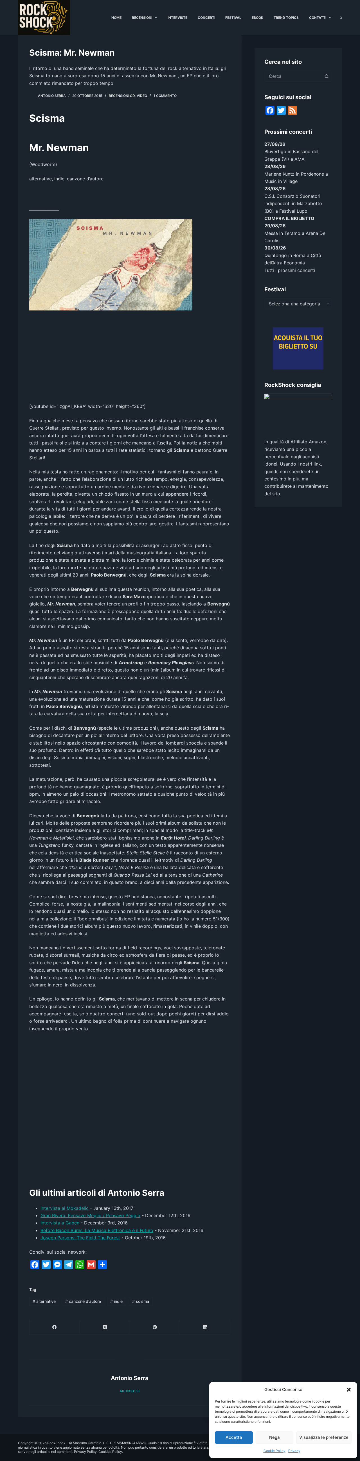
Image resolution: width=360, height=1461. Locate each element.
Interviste (177, 17)
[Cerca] (341, 18)
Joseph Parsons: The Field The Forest (80, 1237)
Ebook (257, 17)
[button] (349, 1389)
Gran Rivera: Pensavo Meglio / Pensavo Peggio (90, 1215)
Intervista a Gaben (59, 1223)
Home (116, 17)
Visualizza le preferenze (323, 1437)
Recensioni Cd (122, 96)
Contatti (317, 17)
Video (142, 96)
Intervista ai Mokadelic (64, 1208)
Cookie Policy (274, 1451)
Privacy (294, 1451)
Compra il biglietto (289, 218)
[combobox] (293, 76)
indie (116, 1301)
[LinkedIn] (205, 1327)
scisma (140, 1301)
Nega (274, 1437)
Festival (233, 17)
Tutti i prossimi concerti (289, 270)
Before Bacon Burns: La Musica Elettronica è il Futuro (96, 1230)
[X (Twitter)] (105, 1327)
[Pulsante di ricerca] (326, 76)
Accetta (234, 1437)
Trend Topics (286, 17)
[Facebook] (55, 1327)
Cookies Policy (110, 1451)
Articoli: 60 (130, 1391)
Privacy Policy (85, 1451)
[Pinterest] (155, 1327)
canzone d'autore (83, 1301)
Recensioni (142, 17)
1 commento (165, 96)
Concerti (206, 17)
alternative (44, 1301)
